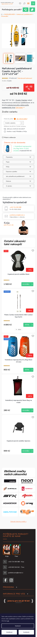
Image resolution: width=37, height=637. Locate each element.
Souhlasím (26, 632)
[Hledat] (24, 3)
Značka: (7, 81)
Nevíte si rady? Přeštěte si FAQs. (17, 131)
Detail (27, 325)
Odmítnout (9, 632)
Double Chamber (21, 100)
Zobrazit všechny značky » (18, 521)
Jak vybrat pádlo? (22, 119)
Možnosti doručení (18, 129)
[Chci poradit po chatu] (32, 9)
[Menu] (28, 3)
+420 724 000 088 (15, 207)
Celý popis (19, 108)
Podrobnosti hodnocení (25, 78)
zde (8, 621)
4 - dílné (18, 329)
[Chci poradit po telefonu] (25, 9)
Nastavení (18, 626)
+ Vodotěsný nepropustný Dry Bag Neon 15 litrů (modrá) (22, 148)
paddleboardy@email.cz (17, 215)
